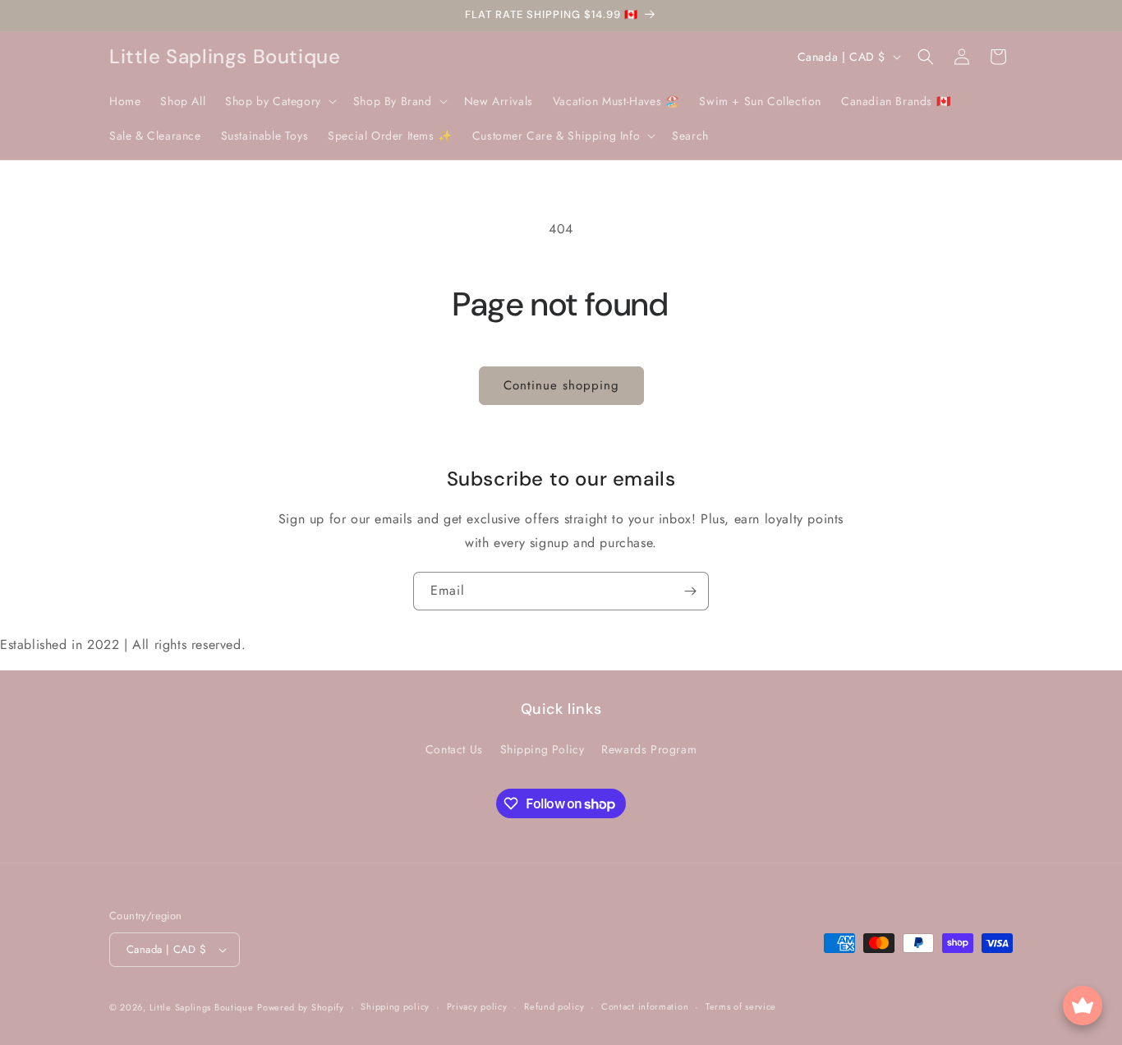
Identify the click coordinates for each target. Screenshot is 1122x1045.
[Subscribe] (690, 591)
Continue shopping (561, 385)
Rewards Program (649, 749)
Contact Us (454, 749)
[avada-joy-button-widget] (1082, 1005)
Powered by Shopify (300, 1007)
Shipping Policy (542, 749)
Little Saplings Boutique (201, 1007)
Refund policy (554, 1006)
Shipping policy (395, 1006)
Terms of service (741, 1006)
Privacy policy (477, 1006)
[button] (279, 101)
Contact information (644, 1006)
